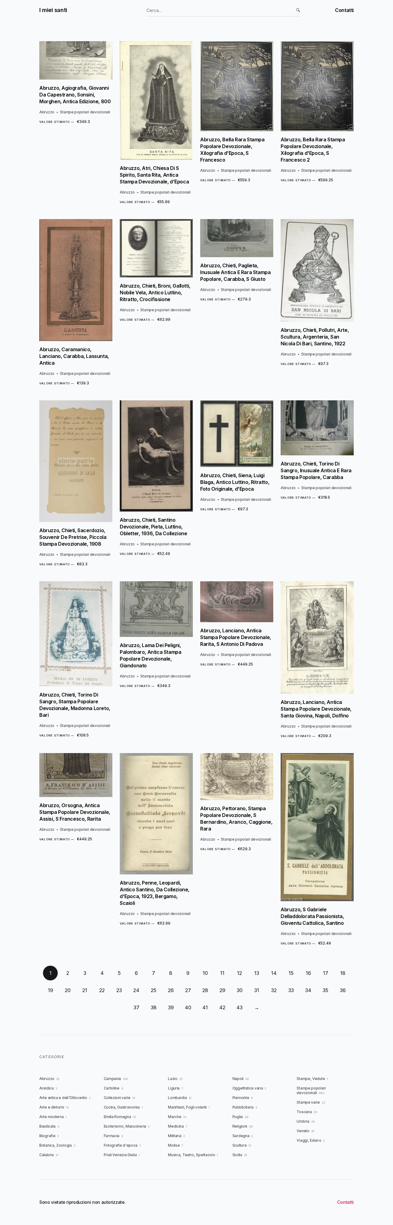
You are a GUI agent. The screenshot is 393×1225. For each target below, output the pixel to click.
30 (240, 990)
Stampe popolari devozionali (85, 112)
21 (84, 990)
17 (325, 973)
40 (188, 1007)
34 (308, 990)
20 (68, 990)
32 (274, 990)
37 (136, 1007)
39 (171, 1007)
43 (239, 1007)
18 (342, 973)
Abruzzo (46, 112)
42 (222, 1007)
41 (205, 1007)
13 (256, 973)
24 (136, 990)
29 (222, 990)
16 (308, 973)
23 (119, 990)
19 (50, 990)
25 (153, 990)
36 (343, 990)
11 (222, 973)
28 (205, 990)
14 (274, 973)
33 (291, 990)
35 (325, 990)
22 (102, 990)
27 (188, 990)
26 (171, 990)
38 (154, 1007)
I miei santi (53, 10)
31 (256, 990)
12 (239, 973)
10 (205, 973)
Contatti (344, 10)
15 (291, 973)
